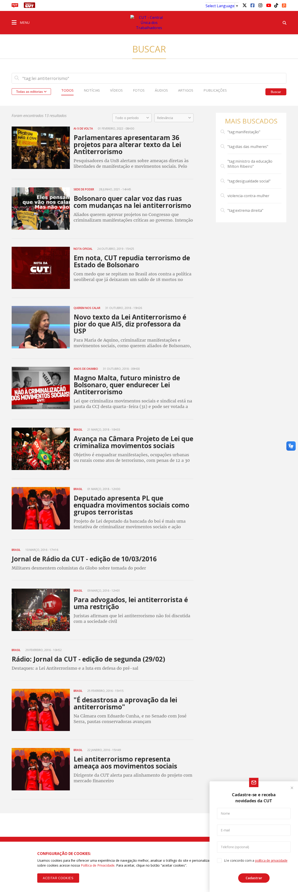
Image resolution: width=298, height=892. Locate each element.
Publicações (215, 90)
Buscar (276, 92)
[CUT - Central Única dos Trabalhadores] (149, 22)
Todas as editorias (30, 91)
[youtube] (268, 5)
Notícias (92, 90)
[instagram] (260, 5)
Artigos (185, 90)
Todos (67, 90)
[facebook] (252, 5)
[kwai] (284, 4)
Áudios (161, 90)
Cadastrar (254, 878)
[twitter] (244, 5)
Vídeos (116, 90)
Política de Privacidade (98, 865)
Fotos (139, 90)
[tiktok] (276, 5)
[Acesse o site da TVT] (15, 6)
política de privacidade (271, 860)
